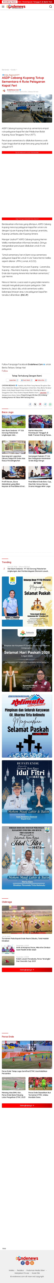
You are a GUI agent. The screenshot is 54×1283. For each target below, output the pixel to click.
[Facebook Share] (30, 404)
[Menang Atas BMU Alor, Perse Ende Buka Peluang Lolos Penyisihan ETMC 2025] (13, 1083)
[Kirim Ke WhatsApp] (50, 404)
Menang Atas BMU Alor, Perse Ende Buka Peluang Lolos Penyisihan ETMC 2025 (13, 1094)
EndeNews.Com (13, 90)
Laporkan (12, 380)
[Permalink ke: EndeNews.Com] (4, 90)
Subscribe (40, 380)
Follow (5, 371)
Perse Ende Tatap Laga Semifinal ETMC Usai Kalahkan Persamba (24, 1072)
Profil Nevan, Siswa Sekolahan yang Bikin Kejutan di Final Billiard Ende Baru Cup (13, 484)
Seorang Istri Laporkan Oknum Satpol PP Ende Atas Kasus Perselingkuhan (13, 458)
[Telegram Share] (45, 404)
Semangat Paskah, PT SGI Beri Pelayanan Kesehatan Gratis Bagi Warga (39, 458)
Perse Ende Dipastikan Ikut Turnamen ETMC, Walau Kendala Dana (40, 1094)
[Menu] (3, 7)
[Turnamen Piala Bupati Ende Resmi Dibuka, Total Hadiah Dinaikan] (27, 920)
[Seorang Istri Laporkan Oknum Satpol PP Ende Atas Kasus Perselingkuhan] (13, 447)
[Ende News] (15, 7)
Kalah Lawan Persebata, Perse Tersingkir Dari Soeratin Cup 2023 (33, 960)
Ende (6, 75)
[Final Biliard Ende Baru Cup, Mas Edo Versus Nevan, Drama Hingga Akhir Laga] (40, 472)
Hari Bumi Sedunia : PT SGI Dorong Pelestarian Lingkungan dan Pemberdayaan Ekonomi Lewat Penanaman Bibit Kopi (13, 432)
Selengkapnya (26, 970)
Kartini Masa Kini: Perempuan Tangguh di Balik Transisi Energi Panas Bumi (40, 432)
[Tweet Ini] (35, 404)
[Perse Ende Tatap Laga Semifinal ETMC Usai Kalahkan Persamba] (27, 1055)
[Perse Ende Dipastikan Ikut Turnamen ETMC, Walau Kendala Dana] (40, 1083)
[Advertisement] (27, 39)
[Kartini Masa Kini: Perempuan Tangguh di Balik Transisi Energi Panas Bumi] (40, 421)
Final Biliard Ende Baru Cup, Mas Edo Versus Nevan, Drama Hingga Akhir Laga (40, 484)
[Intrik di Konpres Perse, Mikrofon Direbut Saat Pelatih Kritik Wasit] (8, 949)
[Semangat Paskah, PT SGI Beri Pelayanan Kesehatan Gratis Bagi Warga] (40, 447)
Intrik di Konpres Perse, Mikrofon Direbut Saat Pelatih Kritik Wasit (33, 948)
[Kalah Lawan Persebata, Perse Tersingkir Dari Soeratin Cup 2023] (8, 960)
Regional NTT (14, 75)
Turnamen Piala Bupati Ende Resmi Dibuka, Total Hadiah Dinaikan (25, 939)
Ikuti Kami (26, 380)
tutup (4, 1248)
